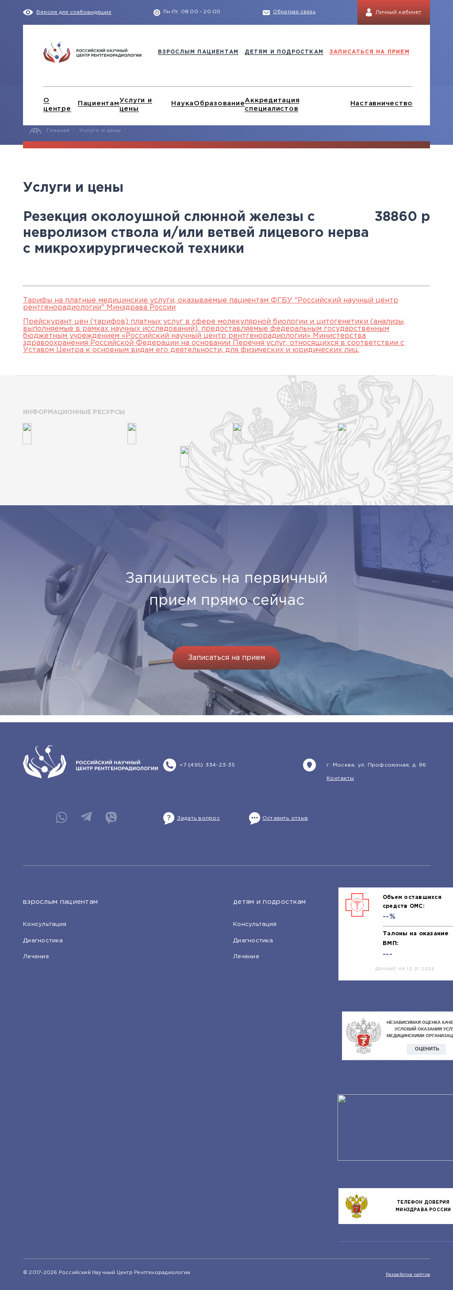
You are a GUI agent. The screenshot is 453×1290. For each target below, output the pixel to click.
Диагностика (43, 940)
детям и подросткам (284, 52)
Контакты (340, 778)
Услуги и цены (100, 130)
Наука (182, 103)
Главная (58, 130)
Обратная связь (294, 12)
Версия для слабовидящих (73, 12)
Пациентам (98, 103)
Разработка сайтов (408, 1275)
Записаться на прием (226, 658)
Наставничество (381, 103)
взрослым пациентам (198, 52)
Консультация (44, 924)
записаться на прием (370, 52)
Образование (219, 103)
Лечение (36, 956)
